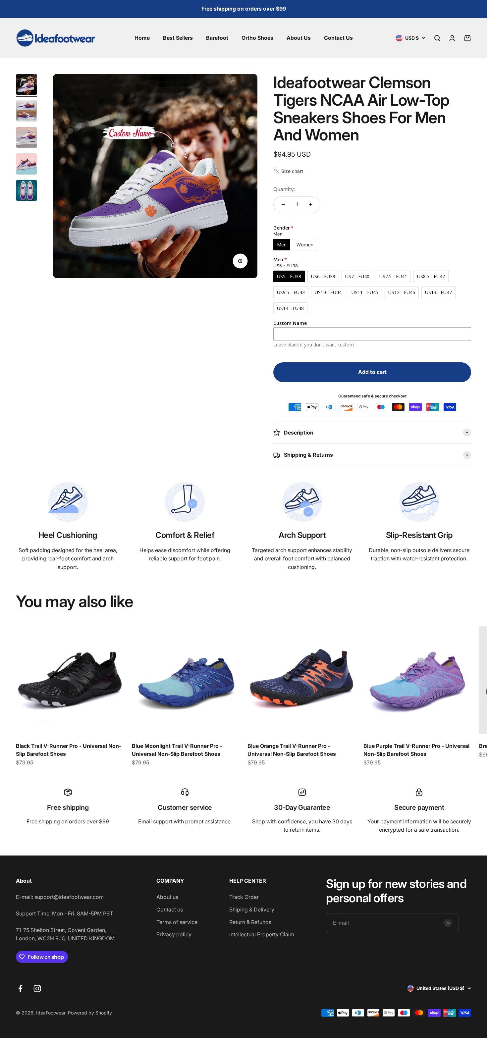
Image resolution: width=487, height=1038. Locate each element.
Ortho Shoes (257, 37)
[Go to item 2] (26, 112)
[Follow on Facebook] (20, 988)
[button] (288, 171)
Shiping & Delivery (251, 909)
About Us (299, 37)
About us (167, 897)
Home (142, 37)
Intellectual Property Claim (261, 934)
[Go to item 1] (26, 85)
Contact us (169, 909)
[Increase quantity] (310, 205)
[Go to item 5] (26, 191)
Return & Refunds (250, 922)
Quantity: (284, 189)
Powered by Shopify (90, 1012)
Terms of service (176, 922)
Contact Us (338, 37)
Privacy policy (173, 934)
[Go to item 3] (26, 138)
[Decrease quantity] (283, 205)
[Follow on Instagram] (37, 988)
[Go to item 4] (26, 165)
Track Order (244, 897)
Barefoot (217, 37)
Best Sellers (178, 37)
